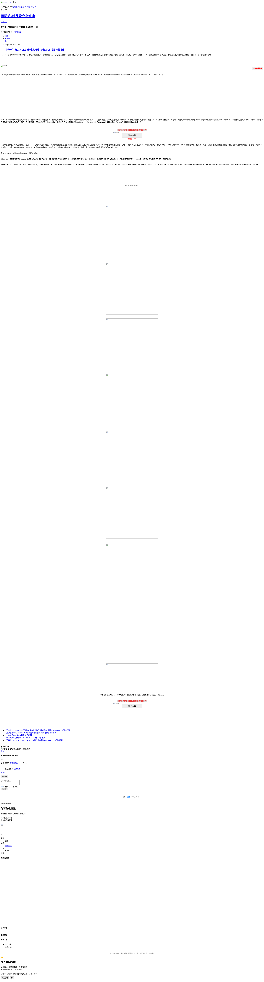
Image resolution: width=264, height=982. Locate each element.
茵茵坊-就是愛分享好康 (18, 16)
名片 (6, 41)
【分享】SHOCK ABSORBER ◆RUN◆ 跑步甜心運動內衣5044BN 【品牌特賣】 (34, 740)
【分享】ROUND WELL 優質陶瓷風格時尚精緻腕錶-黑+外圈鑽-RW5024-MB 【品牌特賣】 (38, 730)
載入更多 (4, 776)
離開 (12, 978)
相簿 (6, 36)
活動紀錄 (17, 769)
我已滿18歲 (5, 978)
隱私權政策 (143, 953)
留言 (17, 763)
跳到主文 (4, 22)
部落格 (7, 38)
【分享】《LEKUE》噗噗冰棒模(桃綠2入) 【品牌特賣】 (35, 49)
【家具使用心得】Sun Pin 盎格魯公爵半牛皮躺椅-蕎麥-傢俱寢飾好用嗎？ (31, 733)
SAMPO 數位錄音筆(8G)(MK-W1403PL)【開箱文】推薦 (25, 738)
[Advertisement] (114, 94)
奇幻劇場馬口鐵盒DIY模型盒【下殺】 (19, 735)
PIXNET (116, 953)
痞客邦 (12, 763)
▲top (3, 772)
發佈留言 (4, 789)
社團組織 (17, 32)
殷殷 (2, 751)
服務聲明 (151, 953)
